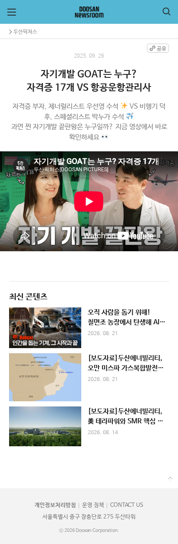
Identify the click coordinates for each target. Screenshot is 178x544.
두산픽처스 (25, 32)
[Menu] (11, 12)
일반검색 (166, 11)
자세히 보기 (89, 328)
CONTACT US (126, 505)
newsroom (89, 12)
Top (170, 479)
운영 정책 (93, 505)
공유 (161, 48)
